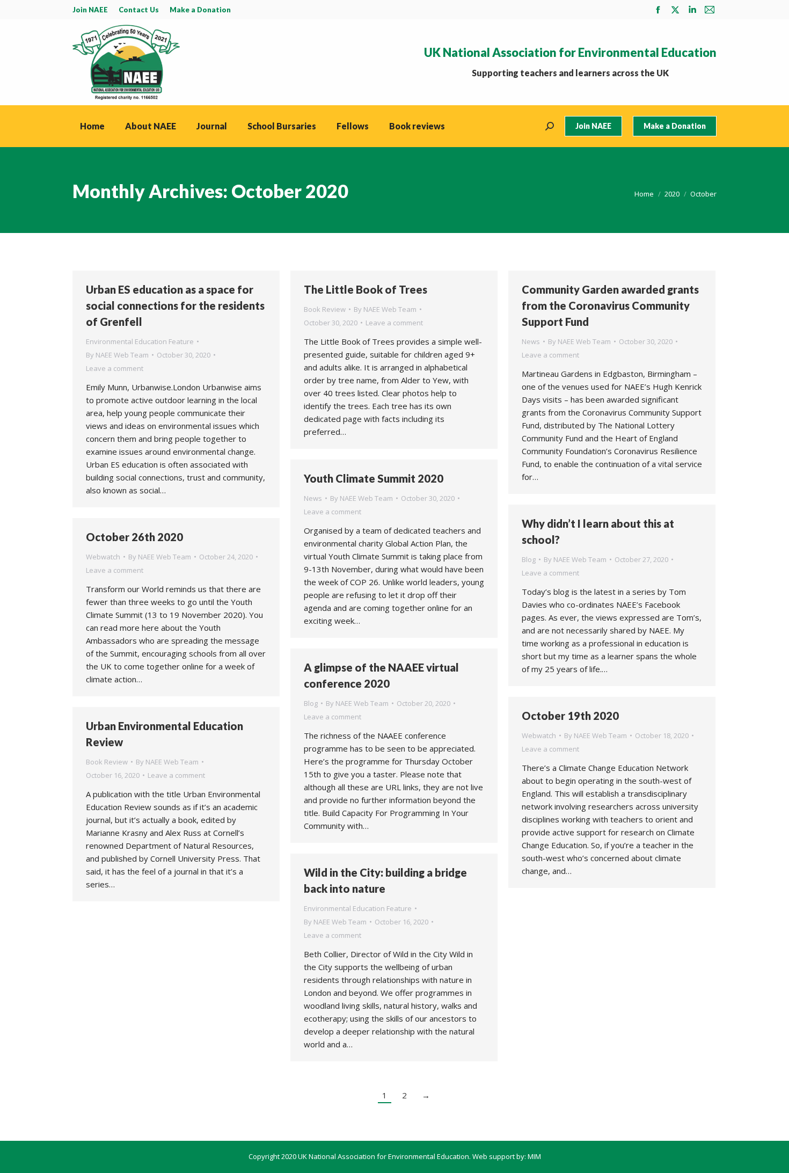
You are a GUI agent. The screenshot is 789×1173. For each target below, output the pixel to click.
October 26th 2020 (134, 536)
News (531, 341)
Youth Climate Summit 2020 (373, 478)
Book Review (325, 309)
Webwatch (103, 557)
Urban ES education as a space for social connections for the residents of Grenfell (175, 305)
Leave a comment (114, 368)
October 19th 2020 (570, 715)
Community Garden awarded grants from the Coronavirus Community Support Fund (610, 305)
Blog (529, 559)
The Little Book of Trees (365, 289)
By (117, 355)
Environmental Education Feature (140, 341)
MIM (534, 1156)
